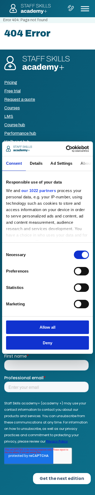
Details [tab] (36, 163)
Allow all (47, 327)
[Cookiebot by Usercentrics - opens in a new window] (67, 148)
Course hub (14, 125)
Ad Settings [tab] (61, 163)
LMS (8, 116)
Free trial (12, 91)
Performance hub (20, 133)
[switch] (81, 271)
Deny (47, 343)
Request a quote (19, 99)
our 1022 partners (38, 190)
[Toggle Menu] (85, 8)
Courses (12, 108)
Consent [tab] (14, 163)
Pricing (10, 82)
